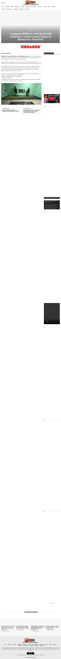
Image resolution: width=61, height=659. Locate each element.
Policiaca (30, 30)
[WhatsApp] (28, 47)
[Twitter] (25, 47)
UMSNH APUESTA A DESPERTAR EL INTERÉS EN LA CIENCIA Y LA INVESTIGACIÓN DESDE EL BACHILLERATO (37, 628)
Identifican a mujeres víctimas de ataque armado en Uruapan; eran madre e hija (52, 627)
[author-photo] (2, 630)
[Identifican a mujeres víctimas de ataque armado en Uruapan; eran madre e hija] (53, 620)
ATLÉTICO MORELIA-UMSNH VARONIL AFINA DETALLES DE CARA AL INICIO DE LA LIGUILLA (22, 627)
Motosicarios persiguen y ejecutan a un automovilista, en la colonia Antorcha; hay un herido (31, 111)
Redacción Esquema (24, 45)
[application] (52, 204)
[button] (3, 2)
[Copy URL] (39, 47)
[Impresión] (33, 47)
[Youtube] (33, 653)
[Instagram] (30, 653)
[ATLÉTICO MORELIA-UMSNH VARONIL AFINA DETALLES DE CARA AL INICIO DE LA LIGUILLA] (23, 620)
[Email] (30, 47)
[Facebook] (22, 47)
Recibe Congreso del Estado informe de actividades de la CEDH (10, 111)
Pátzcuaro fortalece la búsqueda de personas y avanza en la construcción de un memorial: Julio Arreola (8, 628)
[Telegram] (36, 47)
